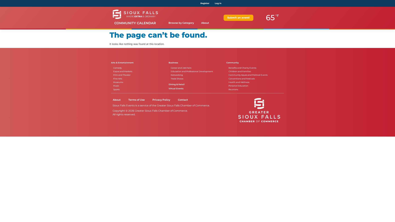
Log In (218, 3)
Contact (183, 99)
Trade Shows (177, 79)
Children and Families (240, 71)
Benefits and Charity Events (242, 68)
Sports (116, 89)
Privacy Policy (161, 99)
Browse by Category (181, 22)
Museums (118, 82)
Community (232, 63)
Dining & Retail (177, 84)
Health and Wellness (239, 82)
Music (116, 86)
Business (173, 63)
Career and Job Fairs (181, 68)
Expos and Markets (122, 71)
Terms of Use (136, 99)
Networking (177, 75)
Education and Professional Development (192, 71)
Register (204, 3)
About (205, 22)
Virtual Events (176, 88)
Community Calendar (135, 23)
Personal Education (238, 86)
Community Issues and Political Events (248, 75)
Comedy (117, 68)
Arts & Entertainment (122, 63)
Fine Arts (117, 79)
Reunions (233, 89)
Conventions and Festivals (242, 79)
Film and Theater (122, 75)
